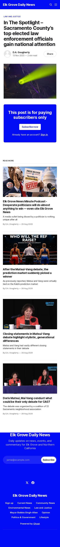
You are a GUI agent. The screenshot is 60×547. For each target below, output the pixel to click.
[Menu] (55, 4)
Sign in (44, 134)
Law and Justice (12, 16)
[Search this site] (50, 4)
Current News (24, 503)
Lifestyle (44, 517)
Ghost (36, 523)
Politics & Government (23, 517)
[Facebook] (32, 482)
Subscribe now (30, 126)
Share (50, 53)
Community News (45, 503)
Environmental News (19, 507)
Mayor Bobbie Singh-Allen (24, 512)
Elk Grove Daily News (19, 4)
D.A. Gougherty (21, 52)
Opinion (46, 512)
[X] (27, 482)
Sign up (9, 503)
